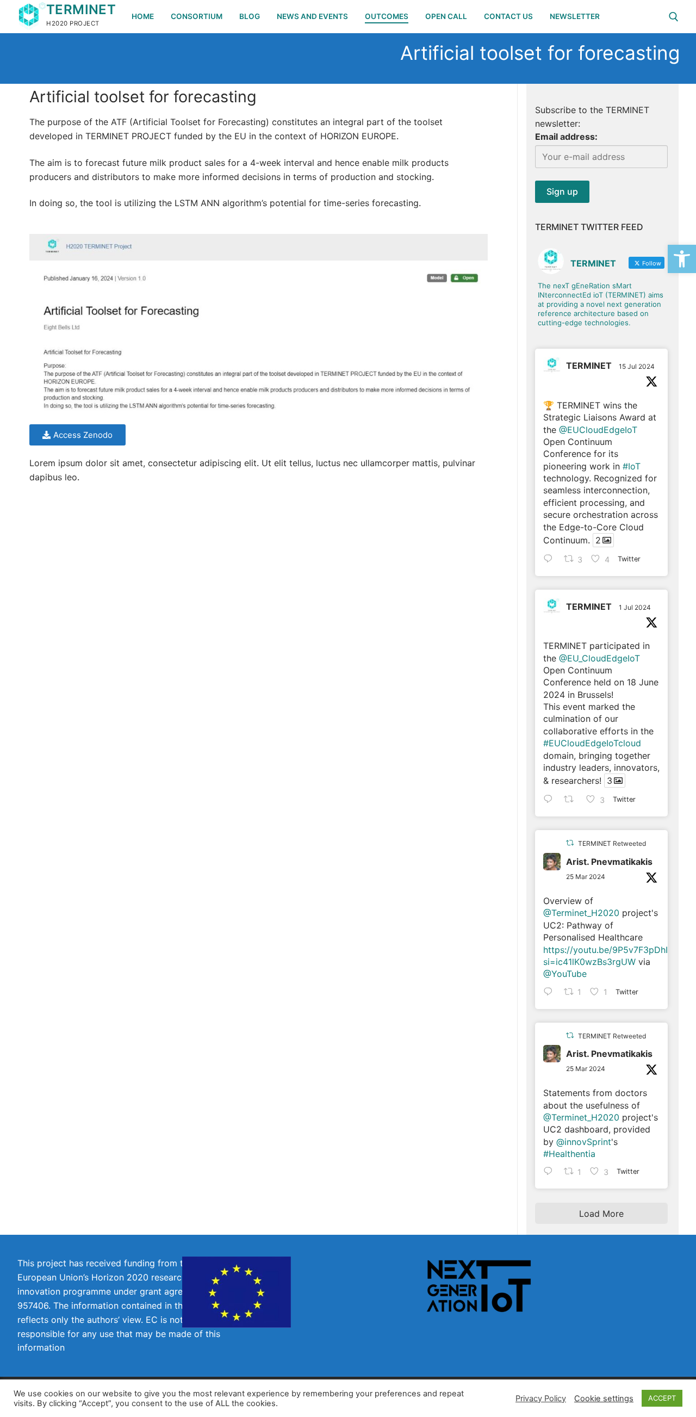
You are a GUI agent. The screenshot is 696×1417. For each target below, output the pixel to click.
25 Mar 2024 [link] (585, 877)
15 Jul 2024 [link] (637, 366)
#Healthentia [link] (569, 1153)
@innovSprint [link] (583, 1141)
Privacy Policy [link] (540, 1398)
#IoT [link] (632, 466)
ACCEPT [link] (662, 1398)
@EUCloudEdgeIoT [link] (598, 429)
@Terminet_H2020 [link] (581, 912)
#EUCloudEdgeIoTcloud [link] (592, 743)
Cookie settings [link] (603, 1398)
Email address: (566, 136)
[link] (682, 259)
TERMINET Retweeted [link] (612, 843)
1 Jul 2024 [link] (635, 607)
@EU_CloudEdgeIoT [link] (599, 658)
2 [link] (598, 540)
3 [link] (609, 780)
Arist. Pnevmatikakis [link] (609, 861)
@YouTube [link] (565, 973)
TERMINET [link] (81, 9)
